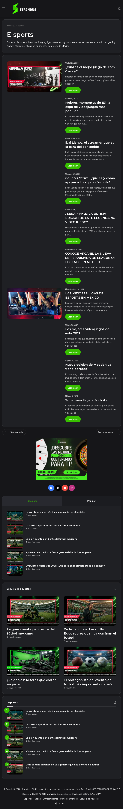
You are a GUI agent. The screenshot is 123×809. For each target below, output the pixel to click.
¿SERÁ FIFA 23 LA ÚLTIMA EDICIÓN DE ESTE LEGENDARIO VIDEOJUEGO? (90, 218)
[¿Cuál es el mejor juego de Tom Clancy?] (34, 76)
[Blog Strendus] (24, 8)
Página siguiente (106, 432)
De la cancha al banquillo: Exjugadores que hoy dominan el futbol (90, 633)
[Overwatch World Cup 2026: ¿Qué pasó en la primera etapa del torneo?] (15, 570)
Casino (37, 799)
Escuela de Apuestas (89, 799)
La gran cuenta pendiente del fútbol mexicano (52, 539)
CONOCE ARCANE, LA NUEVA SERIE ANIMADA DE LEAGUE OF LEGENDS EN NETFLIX (90, 258)
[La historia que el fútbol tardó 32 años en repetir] (15, 529)
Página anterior (16, 432)
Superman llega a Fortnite (86, 400)
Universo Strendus (69, 799)
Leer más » (73, 90)
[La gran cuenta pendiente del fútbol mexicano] (15, 543)
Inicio (11, 25)
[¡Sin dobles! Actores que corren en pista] (33, 661)
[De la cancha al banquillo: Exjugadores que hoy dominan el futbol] (90, 611)
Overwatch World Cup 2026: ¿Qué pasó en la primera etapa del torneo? (65, 565)
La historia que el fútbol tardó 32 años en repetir (53, 525)
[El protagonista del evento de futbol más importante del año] (90, 661)
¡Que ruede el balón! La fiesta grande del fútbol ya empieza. (59, 552)
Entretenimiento (50, 799)
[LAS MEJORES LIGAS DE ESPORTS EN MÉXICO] (34, 303)
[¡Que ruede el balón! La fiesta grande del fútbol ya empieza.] (15, 556)
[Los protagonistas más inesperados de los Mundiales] (15, 516)
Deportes (28, 799)
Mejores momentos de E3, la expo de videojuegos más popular (87, 107)
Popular (91, 501)
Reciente (32, 501)
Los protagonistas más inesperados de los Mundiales (55, 512)
